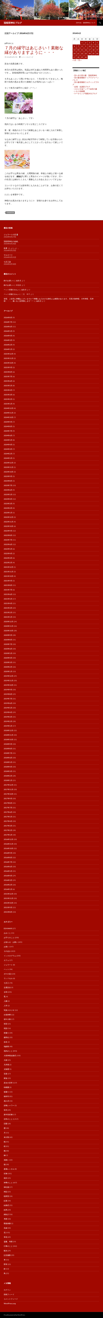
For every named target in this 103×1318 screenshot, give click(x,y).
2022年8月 (8, 535)
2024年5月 (8, 440)
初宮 (5, 1024)
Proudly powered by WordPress (14, 1315)
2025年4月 (8, 390)
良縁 (5, 1228)
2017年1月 (8, 835)
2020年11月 (8, 626)
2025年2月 (8, 399)
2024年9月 (8, 422)
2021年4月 (8, 603)
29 (82, 57)
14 (78, 50)
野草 (5, 1264)
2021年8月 (8, 585)
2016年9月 (8, 853)
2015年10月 (8, 903)
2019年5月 (8, 708)
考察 (5, 1219)
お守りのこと (9, 43)
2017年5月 (8, 817)
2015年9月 (8, 907)
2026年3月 (8, 340)
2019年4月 (8, 712)
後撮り (6, 1092)
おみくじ (7, 933)
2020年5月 (8, 653)
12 (97, 46)
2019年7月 (8, 699)
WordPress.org (10, 1303)
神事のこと (8, 1182)
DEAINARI (8, 928)
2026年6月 (8, 326)
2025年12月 (8, 354)
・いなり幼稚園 (78, 91)
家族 (5, 1078)
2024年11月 (8, 413)
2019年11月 (8, 680)
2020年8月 (8, 640)
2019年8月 (8, 694)
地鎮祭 (6, 1046)
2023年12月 (8, 463)
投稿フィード (9, 1294)
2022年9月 (8, 531)
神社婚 (6, 1187)
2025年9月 (8, 367)
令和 (5, 992)
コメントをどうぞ (27, 57)
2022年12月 (8, 517)
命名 (5, 1042)
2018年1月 (8, 780)
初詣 (5, 1028)
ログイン (7, 1290)
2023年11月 (8, 467)
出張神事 (7, 1015)
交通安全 (7, 987)
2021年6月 (8, 594)
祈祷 (5, 1173)
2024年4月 (8, 444)
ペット (6, 969)
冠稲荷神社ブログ (13, 22)
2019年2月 (8, 721)
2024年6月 (8, 435)
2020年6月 (8, 649)
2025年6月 (8, 381)
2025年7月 (8, 376)
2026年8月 (8, 317)
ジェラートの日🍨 (11, 234)
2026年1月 (8, 349)
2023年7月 (8, 485)
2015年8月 (8, 912)
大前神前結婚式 (10, 1055)
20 (74, 53)
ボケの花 (7, 974)
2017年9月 (8, 798)
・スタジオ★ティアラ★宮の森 (84, 89)
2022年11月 (8, 522)
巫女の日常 (8, 1083)
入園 (5, 1001)
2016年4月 (8, 876)
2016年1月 (8, 889)
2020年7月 (8, 644)
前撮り (6, 1033)
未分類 (6, 1137)
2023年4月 (8, 499)
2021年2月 (8, 612)
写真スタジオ (9, 1010)
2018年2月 (8, 776)
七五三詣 (7, 262)
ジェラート (8, 965)
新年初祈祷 (8, 1114)
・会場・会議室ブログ (81, 87)
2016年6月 (8, 866)
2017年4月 (8, 821)
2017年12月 (8, 785)
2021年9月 (8, 581)
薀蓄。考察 (8, 1241)
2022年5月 (8, 549)
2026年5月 (8, 331)
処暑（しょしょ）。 (12, 248)
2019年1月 (8, 726)
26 (97, 53)
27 (74, 57)
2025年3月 (8, 395)
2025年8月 (8, 372)
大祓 (5, 1060)
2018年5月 (8, 762)
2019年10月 (8, 685)
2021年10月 (8, 576)
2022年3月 (8, 558)
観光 (5, 1251)
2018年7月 (8, 753)
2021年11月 (8, 572)
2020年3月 (8, 662)
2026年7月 (8, 322)
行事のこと (8, 1246)
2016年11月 (8, 844)
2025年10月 (8, 363)
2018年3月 (8, 771)
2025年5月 (8, 385)
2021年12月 (8, 567)
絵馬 (5, 1210)
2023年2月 (8, 508)
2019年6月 (8, 703)
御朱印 (6, 1096)
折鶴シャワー (9, 1105)
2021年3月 (8, 608)
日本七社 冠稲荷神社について (85, 22)
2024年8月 (8, 426)
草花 (5, 1237)
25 (93, 53)
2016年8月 (8, 857)
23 (86, 53)
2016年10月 (8, 848)
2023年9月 (8, 476)
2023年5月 (8, 494)
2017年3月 (8, 826)
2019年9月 (8, 689)
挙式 (5, 1110)
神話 (5, 1192)
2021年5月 (8, 599)
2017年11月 (8, 789)
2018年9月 (8, 744)
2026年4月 (8, 336)
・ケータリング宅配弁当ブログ (84, 93)
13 (74, 50)
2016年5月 (8, 871)
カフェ (6, 960)
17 (90, 50)
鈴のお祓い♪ (8, 280)
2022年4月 (8, 553)
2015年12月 (8, 894)
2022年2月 (8, 562)
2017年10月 (8, 794)
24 (90, 53)
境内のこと (8, 1051)
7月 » (79, 60)
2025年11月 (8, 358)
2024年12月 (8, 408)
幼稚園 (6, 1087)
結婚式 (6, 1205)
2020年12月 (8, 621)
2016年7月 (8, 862)
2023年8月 (8, 481)
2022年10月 (8, 526)
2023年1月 (8, 513)
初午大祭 (7, 1019)
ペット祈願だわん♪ (11, 290)
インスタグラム (10, 956)
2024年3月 (8, 449)
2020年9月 (8, 635)
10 (90, 46)
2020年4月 (8, 658)
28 (78, 57)
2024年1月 (8, 458)
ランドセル (8, 978)
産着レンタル (9, 1169)
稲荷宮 (6, 1196)
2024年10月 (8, 417)
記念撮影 (7, 1255)
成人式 (6, 1101)
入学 (5, 1006)
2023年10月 (8, 472)
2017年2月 (8, 830)
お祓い (6, 947)
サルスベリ (8, 255)
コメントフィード (11, 1299)
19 (97, 50)
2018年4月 (8, 767)
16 (86, 50)
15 (82, 50)
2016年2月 (8, 885)
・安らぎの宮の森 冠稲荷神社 (84, 75)
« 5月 (74, 60)
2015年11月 (8, 898)
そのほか (7, 951)
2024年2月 (8, 454)
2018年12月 (8, 730)
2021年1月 (8, 617)
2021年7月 (8, 590)
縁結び (6, 1214)
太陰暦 (6, 1069)
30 (86, 57)
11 (93, 46)
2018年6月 (8, 758)
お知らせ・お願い (11, 942)
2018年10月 (8, 739)
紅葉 (5, 1201)
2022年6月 (8, 544)
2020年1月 (8, 671)
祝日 (5, 1178)
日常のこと (8, 1119)
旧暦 (5, 1123)
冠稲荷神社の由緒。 (12, 241)
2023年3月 (8, 503)
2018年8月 (8, 748)
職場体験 (7, 1223)
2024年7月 (8, 431)
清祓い (6, 1160)
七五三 (6, 983)
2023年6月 (8, 490)
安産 (5, 1074)
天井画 (6, 1065)
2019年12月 (8, 676)
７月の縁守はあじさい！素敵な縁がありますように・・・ (34, 50)
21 (78, 53)
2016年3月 (8, 880)
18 (93, 50)
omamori (10, 212)
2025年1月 (8, 404)
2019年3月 (8, 717)
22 (82, 53)
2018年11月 (8, 735)
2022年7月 (8, 540)
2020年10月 (8, 631)
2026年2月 (8, 345)
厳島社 (6, 1037)
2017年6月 (8, 812)
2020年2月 (8, 667)
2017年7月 (8, 807)
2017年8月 (8, 803)
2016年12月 (8, 839)
